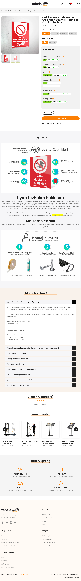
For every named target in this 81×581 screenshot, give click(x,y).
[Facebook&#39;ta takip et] (2, 522)
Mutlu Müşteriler (47, 518)
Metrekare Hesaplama (49, 546)
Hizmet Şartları (56, 574)
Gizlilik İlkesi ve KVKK (8, 546)
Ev (2, 10)
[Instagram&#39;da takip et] (11, 522)
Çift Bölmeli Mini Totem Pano (7, 442)
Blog (2, 557)
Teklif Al (44, 525)
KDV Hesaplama (47, 536)
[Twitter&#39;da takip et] (7, 522)
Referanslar (5, 564)
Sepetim (4, 539)
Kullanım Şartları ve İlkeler (10, 543)
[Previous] (5, 429)
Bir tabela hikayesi (7, 567)
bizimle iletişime (57, 215)
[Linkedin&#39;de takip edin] (15, 522)
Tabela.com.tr (23, 574)
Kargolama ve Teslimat (72, 578)
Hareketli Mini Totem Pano (30, 442)
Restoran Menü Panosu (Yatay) (48, 442)
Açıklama (40, 138)
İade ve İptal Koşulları (70, 574)
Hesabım (4, 536)
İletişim (44, 521)
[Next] (76, 429)
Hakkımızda (46, 515)
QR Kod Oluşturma (48, 543)
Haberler (4, 561)
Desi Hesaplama (47, 539)
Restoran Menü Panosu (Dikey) (68, 442)
